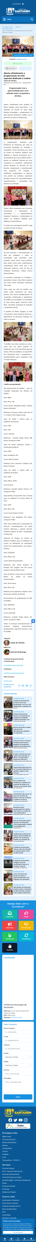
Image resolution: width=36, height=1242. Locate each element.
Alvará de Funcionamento (10, 1174)
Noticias (5, 1145)
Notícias (18, 27)
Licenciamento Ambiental (10, 1200)
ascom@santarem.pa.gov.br (13, 665)
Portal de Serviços (8, 1168)
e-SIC (4, 1157)
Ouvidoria (5, 1154)
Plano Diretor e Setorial (10, 1203)
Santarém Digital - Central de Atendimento (16, 1180)
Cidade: (6, 1061)
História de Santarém (9, 1142)
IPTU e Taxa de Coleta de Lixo (12, 1171)
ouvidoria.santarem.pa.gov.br (14, 673)
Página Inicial (9, 27)
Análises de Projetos (9, 1192)
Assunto (6, 1070)
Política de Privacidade (26, 1229)
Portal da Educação (8, 1139)
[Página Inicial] (18, 11)
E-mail (6, 1037)
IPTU (4, 1212)
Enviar (18, 1097)
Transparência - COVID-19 (11, 1160)
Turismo (5, 1151)
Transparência (7, 1148)
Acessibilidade (16, 4)
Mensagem (7, 1078)
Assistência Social (7, 29)
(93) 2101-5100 (16, 1017)
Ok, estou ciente (18, 1232)
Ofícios (4, 1183)
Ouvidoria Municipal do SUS (11, 1206)
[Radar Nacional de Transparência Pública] (18, 1126)
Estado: (6, 1053)
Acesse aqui (8, 681)
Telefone (7, 1045)
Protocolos (6, 1189)
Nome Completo (9, 1028)
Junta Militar (6, 1215)
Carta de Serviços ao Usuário (11, 1177)
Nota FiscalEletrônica (9, 1209)
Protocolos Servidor (8, 1186)
